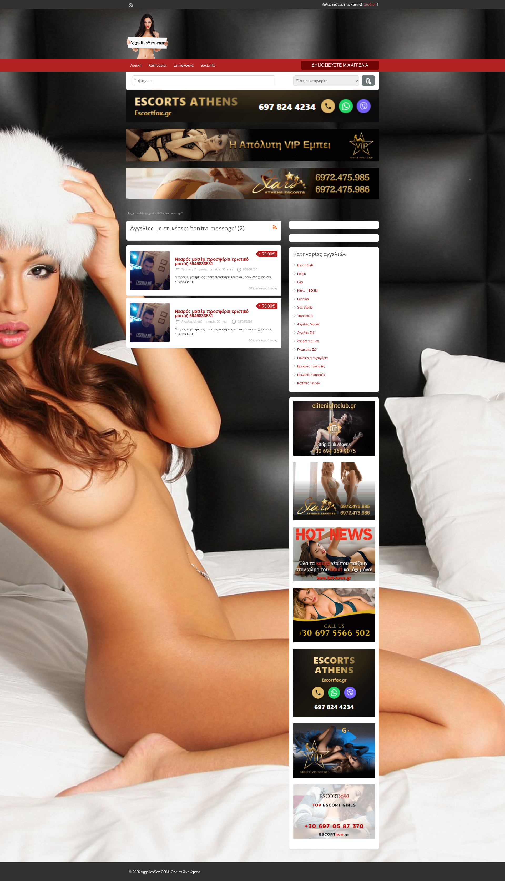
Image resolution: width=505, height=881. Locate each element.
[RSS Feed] (130, 4)
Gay (300, 282)
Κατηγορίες (157, 65)
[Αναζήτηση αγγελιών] (368, 80)
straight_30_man (222, 269)
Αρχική (136, 65)
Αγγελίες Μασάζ (191, 321)
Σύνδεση (370, 4)
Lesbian (303, 299)
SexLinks (207, 65)
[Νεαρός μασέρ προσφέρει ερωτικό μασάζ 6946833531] (150, 289)
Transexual (305, 316)
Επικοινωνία (184, 65)
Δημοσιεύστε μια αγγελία (340, 65)
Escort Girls (305, 265)
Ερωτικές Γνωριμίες (311, 366)
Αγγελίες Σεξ (305, 333)
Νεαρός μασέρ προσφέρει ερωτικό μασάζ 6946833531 (212, 261)
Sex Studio (305, 307)
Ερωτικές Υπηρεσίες (194, 269)
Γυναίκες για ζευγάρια (312, 358)
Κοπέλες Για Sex (308, 383)
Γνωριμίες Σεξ (306, 349)
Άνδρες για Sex (308, 341)
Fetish (301, 274)
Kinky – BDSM (307, 291)
